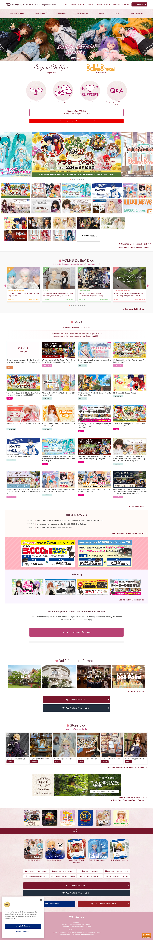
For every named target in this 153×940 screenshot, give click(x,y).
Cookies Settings (22, 932)
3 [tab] (75, 179)
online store (139, 4)
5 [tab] (79, 179)
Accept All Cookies (23, 926)
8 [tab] (85, 305)
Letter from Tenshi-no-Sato (37, 876)
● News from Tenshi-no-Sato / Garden (127, 800)
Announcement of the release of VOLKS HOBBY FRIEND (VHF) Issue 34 (62, 524)
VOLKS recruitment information (77, 632)
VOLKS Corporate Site (51, 904)
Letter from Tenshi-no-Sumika (64, 876)
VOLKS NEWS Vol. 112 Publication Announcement (54, 528)
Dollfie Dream (61, 13)
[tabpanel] (76, 154)
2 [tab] (72, 179)
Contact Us (90, 4)
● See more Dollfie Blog (133, 309)
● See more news (136, 506)
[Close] (41, 899)
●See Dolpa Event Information (131, 600)
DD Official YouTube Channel (64, 871)
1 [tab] (70, 179)
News (117, 13)
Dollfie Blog (125, 4)
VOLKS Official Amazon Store (77, 708)
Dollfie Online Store (77, 700)
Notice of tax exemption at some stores (76, 327)
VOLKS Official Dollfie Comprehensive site (39, 5)
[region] (23, 917)
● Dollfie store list (136, 691)
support (101, 13)
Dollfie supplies (82, 13)
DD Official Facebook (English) (117, 871)
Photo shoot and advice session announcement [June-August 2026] (75, 333)
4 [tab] (77, 179)
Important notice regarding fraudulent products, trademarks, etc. (76, 121)
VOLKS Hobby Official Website (105, 904)
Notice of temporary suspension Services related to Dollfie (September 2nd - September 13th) (70, 520)
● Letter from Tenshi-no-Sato (131, 797)
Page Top (76, 831)
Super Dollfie (40, 13)
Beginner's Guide (17, 13)
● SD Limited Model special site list (133, 244)
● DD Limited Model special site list (133, 248)
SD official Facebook (90, 871)
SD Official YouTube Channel (37, 871)
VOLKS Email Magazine (91, 876)
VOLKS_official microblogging (117, 876)
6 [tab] (81, 179)
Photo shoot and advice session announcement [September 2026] (75, 336)
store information (137, 13)
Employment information (103, 4)
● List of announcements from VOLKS (127, 533)
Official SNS (116, 4)
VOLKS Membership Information (74, 4)
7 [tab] (84, 179)
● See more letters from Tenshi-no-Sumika (125, 768)
